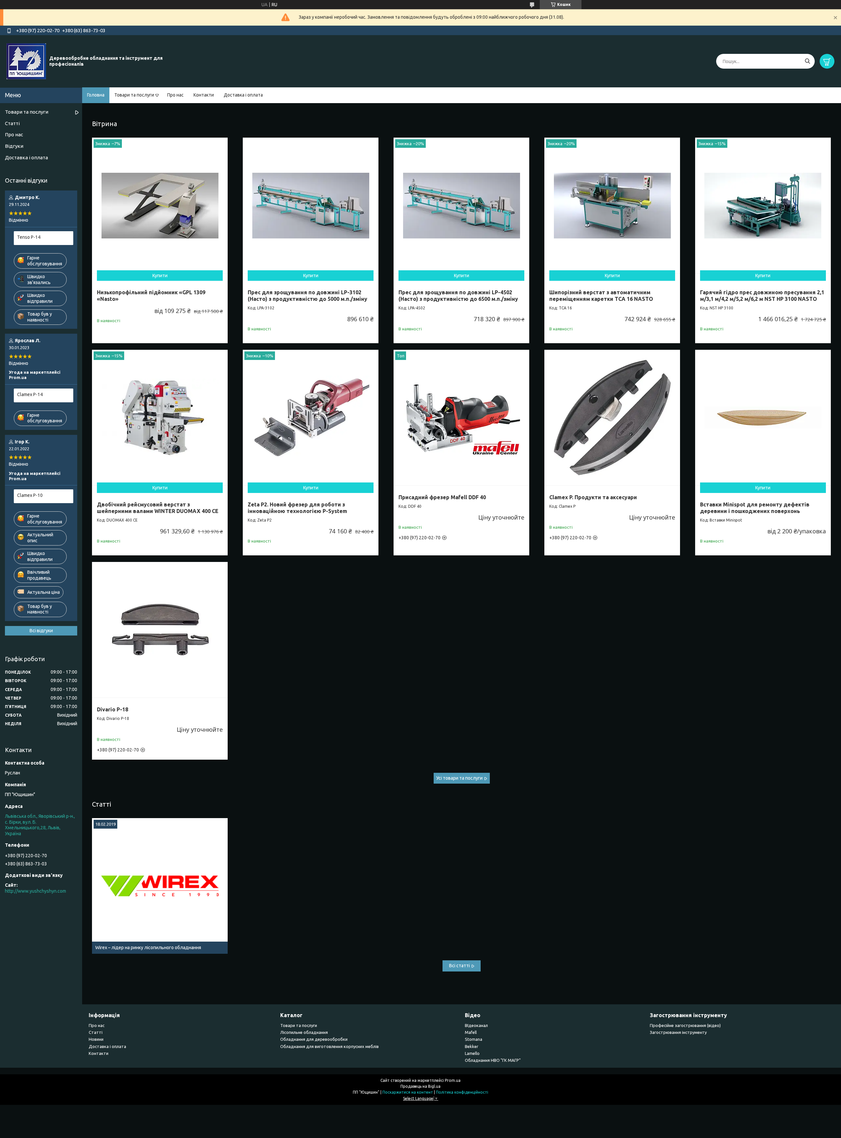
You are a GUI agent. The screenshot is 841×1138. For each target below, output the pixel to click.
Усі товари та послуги (459, 778)
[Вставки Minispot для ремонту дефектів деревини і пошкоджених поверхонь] (763, 417)
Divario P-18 (112, 709)
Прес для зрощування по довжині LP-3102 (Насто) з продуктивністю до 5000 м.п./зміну (307, 295)
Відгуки (14, 146)
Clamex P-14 (30, 394)
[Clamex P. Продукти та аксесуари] (612, 417)
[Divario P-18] (160, 630)
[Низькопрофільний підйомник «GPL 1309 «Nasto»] (160, 205)
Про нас (175, 95)
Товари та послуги (134, 95)
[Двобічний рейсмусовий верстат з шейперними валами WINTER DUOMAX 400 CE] (160, 417)
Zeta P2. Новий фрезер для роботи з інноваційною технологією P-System (297, 508)
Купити (160, 275)
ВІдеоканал (476, 1025)
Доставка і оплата (243, 95)
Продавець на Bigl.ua (420, 1086)
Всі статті (459, 965)
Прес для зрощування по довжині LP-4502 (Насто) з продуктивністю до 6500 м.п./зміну (458, 295)
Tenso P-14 (28, 237)
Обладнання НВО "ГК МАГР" (493, 1060)
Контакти (203, 95)
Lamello (472, 1053)
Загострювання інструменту (678, 1032)
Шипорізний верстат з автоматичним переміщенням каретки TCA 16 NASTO (601, 295)
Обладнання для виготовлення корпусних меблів (329, 1046)
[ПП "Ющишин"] (26, 61)
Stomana (473, 1039)
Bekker (471, 1046)
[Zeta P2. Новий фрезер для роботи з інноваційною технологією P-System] (310, 417)
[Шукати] (807, 61)
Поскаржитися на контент (407, 1092)
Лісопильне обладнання (304, 1032)
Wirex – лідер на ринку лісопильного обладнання (148, 947)
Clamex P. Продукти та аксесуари (593, 497)
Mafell (471, 1032)
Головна (95, 95)
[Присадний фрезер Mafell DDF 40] (461, 417)
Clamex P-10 (30, 495)
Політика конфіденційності (462, 1092)
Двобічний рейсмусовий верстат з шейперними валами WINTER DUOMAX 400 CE (157, 508)
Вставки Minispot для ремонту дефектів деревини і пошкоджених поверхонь (754, 508)
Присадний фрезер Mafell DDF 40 (442, 497)
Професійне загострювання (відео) (685, 1025)
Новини (96, 1039)
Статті (101, 804)
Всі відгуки (41, 630)
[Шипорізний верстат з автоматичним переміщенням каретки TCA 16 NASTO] (612, 205)
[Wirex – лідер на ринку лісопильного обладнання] (160, 886)
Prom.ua (453, 1080)
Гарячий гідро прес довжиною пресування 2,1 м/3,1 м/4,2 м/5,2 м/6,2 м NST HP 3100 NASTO (762, 295)
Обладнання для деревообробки (314, 1039)
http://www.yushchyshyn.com (35, 891)
